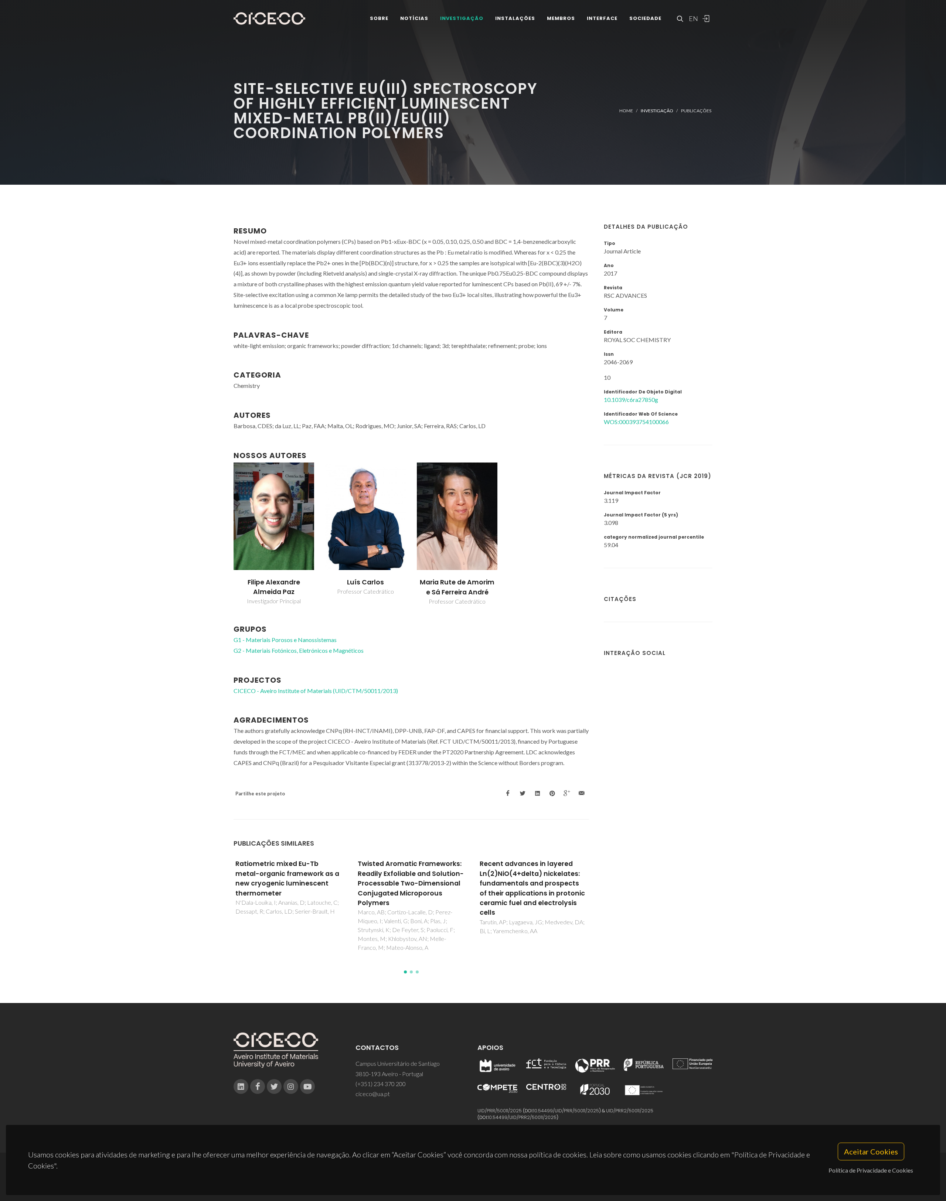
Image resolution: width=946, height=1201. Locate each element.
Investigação (461, 18)
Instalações (515, 18)
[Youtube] (307, 1086)
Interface (602, 18)
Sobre (379, 18)
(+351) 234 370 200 (380, 1083)
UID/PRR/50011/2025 (499, 1111)
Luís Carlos (365, 582)
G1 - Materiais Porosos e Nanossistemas (285, 639)
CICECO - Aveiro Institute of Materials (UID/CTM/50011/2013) (316, 690)
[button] (405, 971)
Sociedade (645, 18)
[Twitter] (274, 1086)
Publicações (696, 110)
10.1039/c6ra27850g (631, 399)
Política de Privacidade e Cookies (870, 1170)
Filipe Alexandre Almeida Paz (274, 587)
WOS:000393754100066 (636, 421)
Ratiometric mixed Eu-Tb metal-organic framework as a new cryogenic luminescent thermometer (287, 878)
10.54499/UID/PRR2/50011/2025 (522, 1117)
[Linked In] (241, 1086)
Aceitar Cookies (871, 1151)
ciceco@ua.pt (372, 1093)
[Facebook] (257, 1086)
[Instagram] (290, 1086)
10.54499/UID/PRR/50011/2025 (566, 1111)
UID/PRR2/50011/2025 (629, 1111)
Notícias (414, 18)
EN (692, 18)
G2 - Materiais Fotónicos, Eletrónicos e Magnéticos (299, 650)
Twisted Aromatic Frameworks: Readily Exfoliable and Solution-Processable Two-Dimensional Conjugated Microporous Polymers (411, 883)
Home (626, 110)
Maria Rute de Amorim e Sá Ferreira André (457, 587)
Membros (561, 18)
